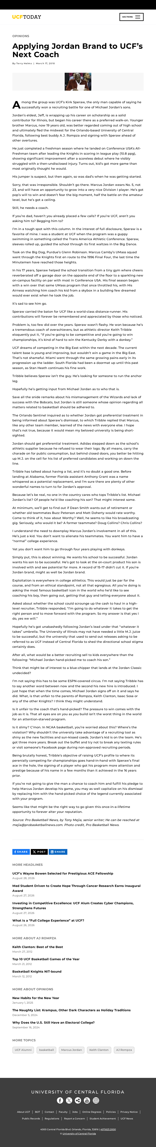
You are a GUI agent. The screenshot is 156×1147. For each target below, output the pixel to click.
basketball (46, 1049)
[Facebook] (60, 1100)
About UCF (23, 1111)
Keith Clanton (99, 1049)
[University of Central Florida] (38, 5)
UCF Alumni (23, 1049)
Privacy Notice (129, 1111)
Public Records (31, 1118)
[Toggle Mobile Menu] (143, 4)
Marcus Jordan (71, 1049)
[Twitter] (69, 1100)
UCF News (127, 1118)
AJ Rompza (124, 1049)
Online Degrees (91, 1111)
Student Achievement (103, 1118)
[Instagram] (96, 1100)
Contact (49, 1111)
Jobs (75, 1111)
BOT (37, 1111)
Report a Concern (74, 1118)
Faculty (63, 1111)
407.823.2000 (108, 1129)
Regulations (52, 1118)
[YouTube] (87, 1100)
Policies (111, 1111)
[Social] (78, 1100)
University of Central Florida (78, 1092)
